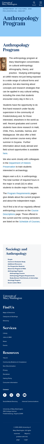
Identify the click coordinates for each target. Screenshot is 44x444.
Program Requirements (18, 193)
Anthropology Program (15, 271)
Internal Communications (30, 401)
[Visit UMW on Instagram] (12, 396)
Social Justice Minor (14, 283)
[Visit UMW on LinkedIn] (18, 396)
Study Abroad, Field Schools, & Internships (24, 278)
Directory (6, 321)
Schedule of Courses (29, 221)
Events (5, 345)
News (5, 341)
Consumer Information (10, 382)
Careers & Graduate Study (16, 262)
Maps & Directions (9, 312)
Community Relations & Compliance (15, 362)
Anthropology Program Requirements (22, 276)
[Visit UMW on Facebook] (5, 396)
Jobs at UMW (7, 337)
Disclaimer (6, 374)
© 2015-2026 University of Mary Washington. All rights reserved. (22, 430)
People (10, 259)
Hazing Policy (7, 378)
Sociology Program (14, 280)
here (5, 153)
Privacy (5, 370)
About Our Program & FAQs (17, 269)
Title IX (5, 358)
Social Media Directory (10, 401)
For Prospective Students (16, 266)
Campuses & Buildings (10, 316)
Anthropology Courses (17, 273)
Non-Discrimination (9, 366)
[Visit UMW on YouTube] (24, 396)
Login (26, 440)
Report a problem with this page (23, 436)
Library (5, 333)
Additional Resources (15, 264)
